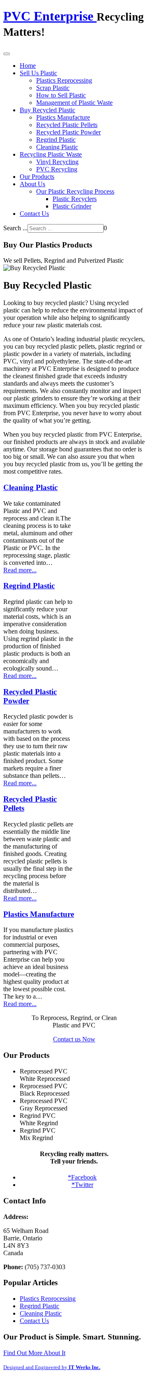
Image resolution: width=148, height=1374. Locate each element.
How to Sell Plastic (61, 95)
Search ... (15, 227)
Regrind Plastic (56, 139)
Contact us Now (74, 1039)
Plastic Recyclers (75, 198)
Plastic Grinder (72, 206)
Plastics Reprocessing (64, 80)
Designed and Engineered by (51, 1367)
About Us (32, 183)
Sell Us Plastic (38, 72)
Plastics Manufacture (63, 117)
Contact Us (34, 213)
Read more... (20, 570)
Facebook (82, 1177)
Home (28, 65)
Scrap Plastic (52, 87)
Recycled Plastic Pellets (66, 124)
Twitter (82, 1184)
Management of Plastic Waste (74, 102)
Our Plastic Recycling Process (75, 191)
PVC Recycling (56, 169)
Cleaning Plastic (57, 146)
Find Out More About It (34, 1352)
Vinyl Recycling (57, 161)
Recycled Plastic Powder (68, 132)
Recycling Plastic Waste (51, 154)
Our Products (37, 176)
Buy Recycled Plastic (47, 109)
